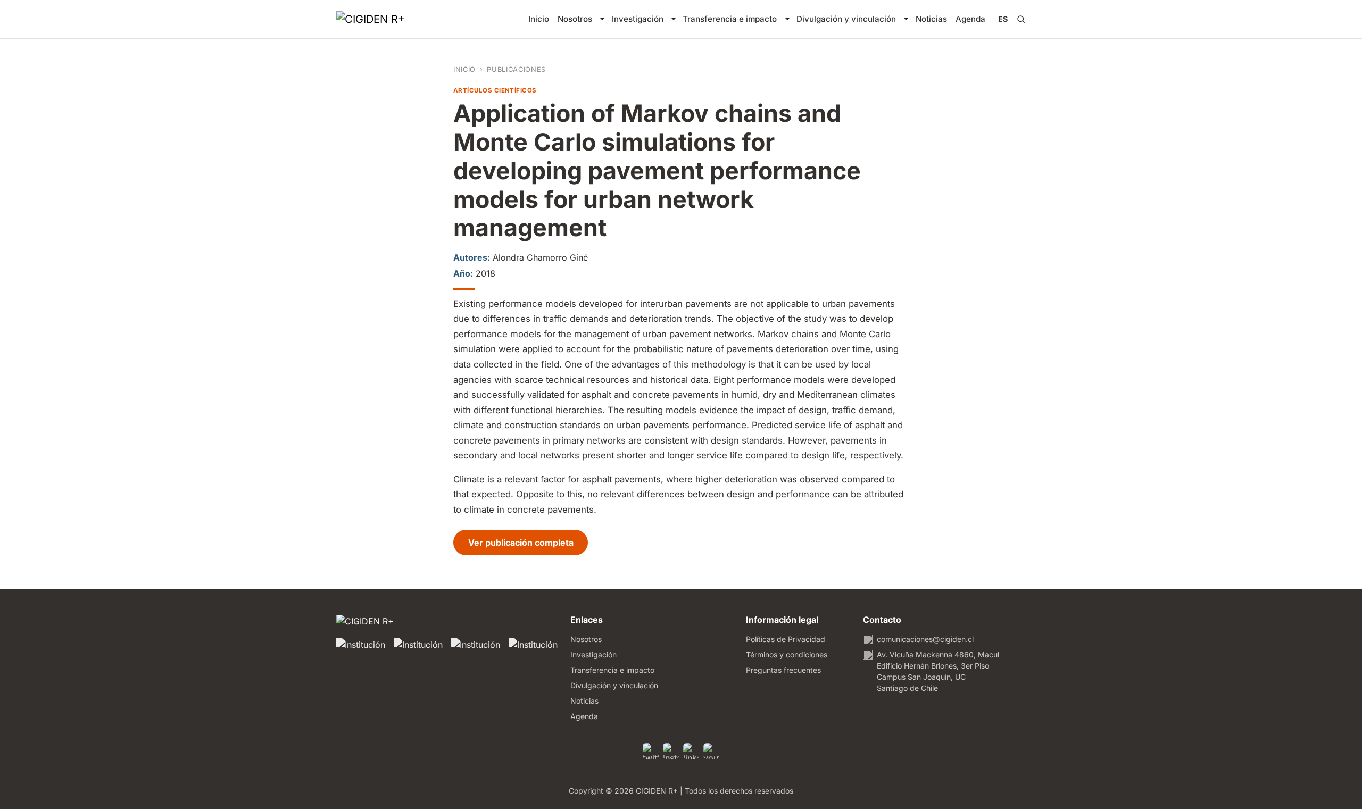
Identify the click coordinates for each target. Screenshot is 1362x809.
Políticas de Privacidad (785, 639)
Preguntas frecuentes (783, 669)
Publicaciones (516, 69)
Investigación (637, 19)
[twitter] (651, 751)
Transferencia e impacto (730, 19)
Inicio (538, 19)
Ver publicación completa (528, 542)
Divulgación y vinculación (846, 19)
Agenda (970, 19)
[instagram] (671, 751)
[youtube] (711, 751)
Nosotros (575, 19)
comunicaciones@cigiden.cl (925, 639)
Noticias (931, 19)
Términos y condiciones (786, 654)
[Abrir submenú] (602, 19)
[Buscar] (1021, 19)
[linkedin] (691, 751)
